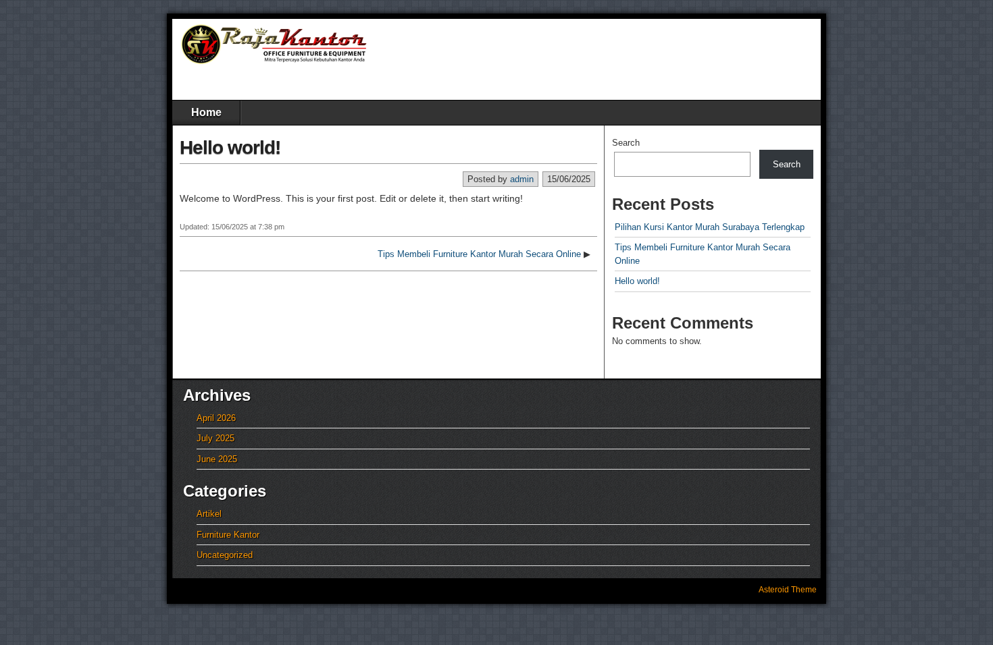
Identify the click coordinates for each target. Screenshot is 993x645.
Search (626, 143)
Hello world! (230, 147)
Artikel (209, 514)
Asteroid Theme (788, 589)
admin (522, 179)
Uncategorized (225, 555)
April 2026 (216, 418)
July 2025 (215, 438)
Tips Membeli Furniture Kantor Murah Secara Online (479, 254)
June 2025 (217, 459)
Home (206, 112)
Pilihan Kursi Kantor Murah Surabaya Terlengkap (710, 227)
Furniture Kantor (228, 535)
